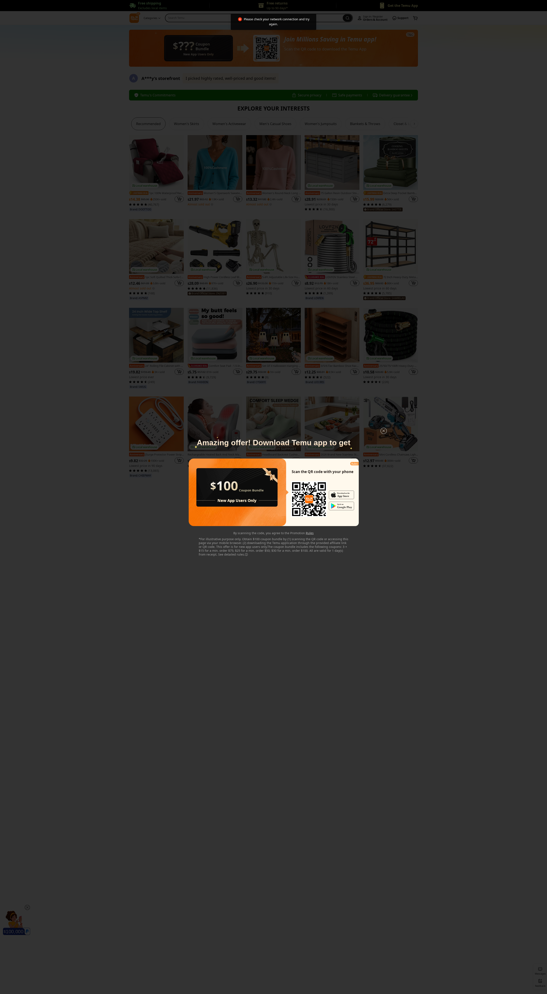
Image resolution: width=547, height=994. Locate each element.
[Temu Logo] (309, 499)
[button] (384, 431)
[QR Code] (309, 499)
